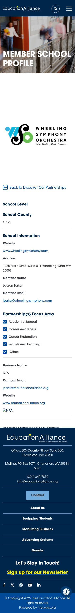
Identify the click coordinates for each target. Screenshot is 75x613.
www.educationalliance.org (24, 403)
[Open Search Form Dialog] (56, 9)
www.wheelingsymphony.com (25, 251)
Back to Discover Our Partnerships (37, 188)
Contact (37, 495)
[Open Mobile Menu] (69, 9)
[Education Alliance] (37, 439)
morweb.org (47, 607)
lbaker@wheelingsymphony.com (27, 300)
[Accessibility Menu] (66, 592)
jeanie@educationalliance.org (25, 388)
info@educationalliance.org (37, 481)
